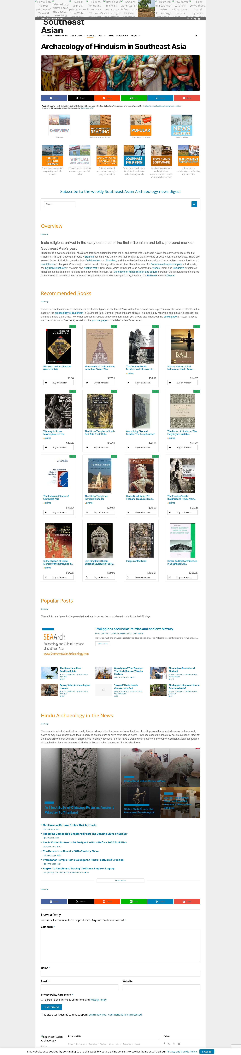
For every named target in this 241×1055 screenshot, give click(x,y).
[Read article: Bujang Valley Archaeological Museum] (49, 690)
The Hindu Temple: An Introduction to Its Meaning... (96, 497)
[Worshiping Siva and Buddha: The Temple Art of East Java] (141, 411)
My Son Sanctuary (55, 268)
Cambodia (129, 777)
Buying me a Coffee (87, 108)
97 (139, 817)
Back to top (44, 234)
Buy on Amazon (60, 382)
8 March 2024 (50, 855)
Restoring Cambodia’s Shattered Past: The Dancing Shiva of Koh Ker (85, 833)
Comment (48, 926)
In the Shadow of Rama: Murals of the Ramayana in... (58, 562)
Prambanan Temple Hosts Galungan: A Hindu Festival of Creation (83, 859)
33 (117, 696)
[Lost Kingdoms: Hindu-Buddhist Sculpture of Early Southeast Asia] (100, 540)
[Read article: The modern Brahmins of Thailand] (158, 673)
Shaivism (111, 260)
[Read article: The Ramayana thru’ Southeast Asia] (49, 673)
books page (170, 316)
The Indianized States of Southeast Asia (56, 497)
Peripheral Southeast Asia (137, 805)
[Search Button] (196, 35)
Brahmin (89, 256)
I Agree (207, 1051)
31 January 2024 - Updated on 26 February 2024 (64, 872)
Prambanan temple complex (166, 264)
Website (127, 981)
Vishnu (156, 268)
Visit (101, 35)
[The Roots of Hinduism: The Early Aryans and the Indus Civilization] (182, 411)
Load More (120, 880)
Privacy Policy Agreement (57, 994)
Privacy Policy (98, 999)
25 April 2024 (50, 847)
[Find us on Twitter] (191, 18)
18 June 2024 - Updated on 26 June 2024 (140, 786)
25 (160, 786)
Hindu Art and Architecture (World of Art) (57, 368)
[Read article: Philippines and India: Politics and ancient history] (66, 645)
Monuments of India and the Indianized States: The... (100, 368)
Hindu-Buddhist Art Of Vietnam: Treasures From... (140, 497)
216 (59, 847)
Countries (93, 1044)
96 (60, 855)
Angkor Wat (90, 268)
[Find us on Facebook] (188, 18)
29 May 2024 (130, 817)
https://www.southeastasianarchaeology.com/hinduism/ (163, 106)
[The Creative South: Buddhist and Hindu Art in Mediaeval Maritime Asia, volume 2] (141, 346)
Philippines (48, 629)
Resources (80, 1044)
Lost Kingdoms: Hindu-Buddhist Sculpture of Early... (99, 562)
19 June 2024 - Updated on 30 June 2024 (61, 817)
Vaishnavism (93, 260)
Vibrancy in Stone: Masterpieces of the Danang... (53, 432)
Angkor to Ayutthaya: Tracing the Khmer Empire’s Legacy (79, 868)
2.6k (141, 633)
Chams (170, 275)
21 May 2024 (50, 829)
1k (171, 696)
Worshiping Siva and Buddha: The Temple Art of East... (140, 432)
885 (62, 679)
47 (81, 817)
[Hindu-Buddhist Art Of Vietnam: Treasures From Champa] (141, 475)
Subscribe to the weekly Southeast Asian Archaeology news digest (120, 191)
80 (58, 838)
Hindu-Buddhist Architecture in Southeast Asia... (182, 562)
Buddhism (178, 268)
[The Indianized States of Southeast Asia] (58, 475)
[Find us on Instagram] (195, 18)
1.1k (172, 679)
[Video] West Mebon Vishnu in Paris (144, 781)
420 (62, 696)
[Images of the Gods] (141, 540)
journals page (99, 320)
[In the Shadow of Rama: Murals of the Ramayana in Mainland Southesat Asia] (58, 540)
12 (136, 633)
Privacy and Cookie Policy (182, 1051)
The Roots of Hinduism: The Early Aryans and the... (182, 432)
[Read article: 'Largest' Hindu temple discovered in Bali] (103, 690)
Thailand (49, 803)
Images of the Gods (136, 561)
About (134, 35)
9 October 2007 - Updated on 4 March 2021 (114, 633)
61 (59, 829)
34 (60, 864)
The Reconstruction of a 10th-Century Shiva (71, 851)
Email (45, 981)
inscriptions (47, 264)
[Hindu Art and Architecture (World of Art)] (58, 346)
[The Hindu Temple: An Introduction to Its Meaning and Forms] (100, 475)
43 (166, 817)
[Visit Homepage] (68, 27)
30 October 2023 (122, 677)
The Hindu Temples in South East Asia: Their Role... (100, 432)
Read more (104, 643)
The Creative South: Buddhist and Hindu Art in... (140, 368)
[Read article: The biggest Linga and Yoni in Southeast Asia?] (158, 690)
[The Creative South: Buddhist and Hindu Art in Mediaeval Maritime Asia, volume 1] (182, 475)
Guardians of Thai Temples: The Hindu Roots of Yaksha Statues (128, 671)
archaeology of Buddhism (69, 312)
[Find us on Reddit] (199, 18)
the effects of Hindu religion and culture (135, 271)
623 (133, 677)
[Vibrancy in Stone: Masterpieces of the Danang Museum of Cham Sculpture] (58, 411)
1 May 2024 (49, 838)
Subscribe (122, 35)
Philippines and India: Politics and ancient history (134, 629)
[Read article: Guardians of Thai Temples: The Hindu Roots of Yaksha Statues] (103, 673)
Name (45, 968)
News (70, 1044)
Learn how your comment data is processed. (115, 1014)
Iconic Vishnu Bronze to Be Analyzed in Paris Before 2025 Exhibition (85, 842)
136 (87, 872)
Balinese (152, 275)
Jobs (110, 35)
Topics (103, 1044)
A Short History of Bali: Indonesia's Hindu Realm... (180, 368)
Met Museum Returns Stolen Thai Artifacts (69, 825)
